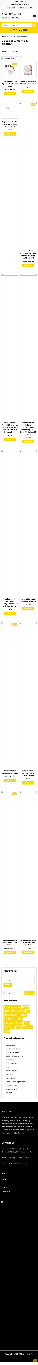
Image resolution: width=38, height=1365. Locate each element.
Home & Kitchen (11, 1063)
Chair (27, 1011)
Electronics (10, 1015)
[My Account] (11, 30)
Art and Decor (12, 1007)
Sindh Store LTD (11, 14)
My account (11, 8)
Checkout (22, 8)
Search (29, 993)
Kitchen (9, 1019)
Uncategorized (11, 1089)
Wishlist (4, 1179)
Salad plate (19, 1027)
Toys (6, 1030)
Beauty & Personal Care (14, 1056)
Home (22, 1015)
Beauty (21, 1011)
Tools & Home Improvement (16, 1082)
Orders (4, 1187)
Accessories (10, 1045)
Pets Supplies (10, 1078)
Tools (29, 1027)
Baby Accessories (12, 1052)
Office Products (11, 1071)
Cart (30, 8)
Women (9, 1093)
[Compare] (17, 30)
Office (19, 1019)
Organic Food (13, 1023)
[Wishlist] (14, 30)
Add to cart (9, 94)
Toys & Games (11, 1085)
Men (7, 1067)
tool (24, 1027)
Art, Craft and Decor (13, 1049)
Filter (7, 985)
